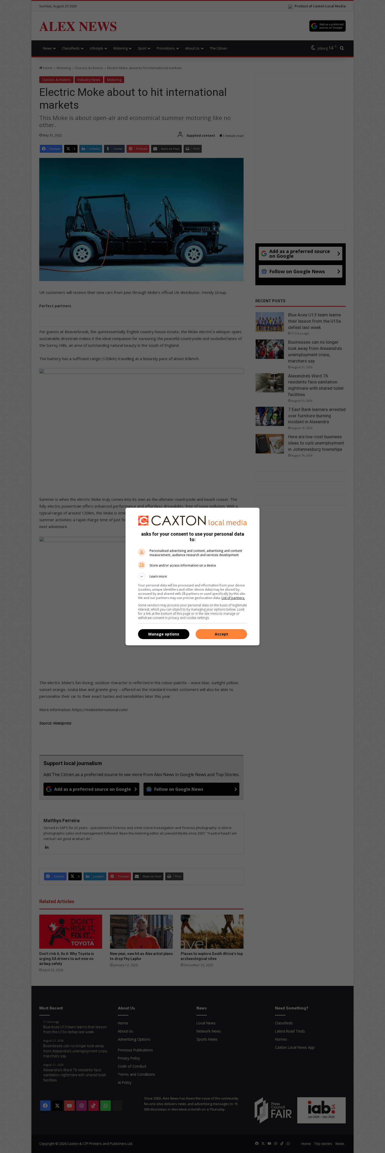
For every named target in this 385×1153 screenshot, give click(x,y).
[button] (192, 576)
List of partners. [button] (233, 598)
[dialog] (192, 576)
